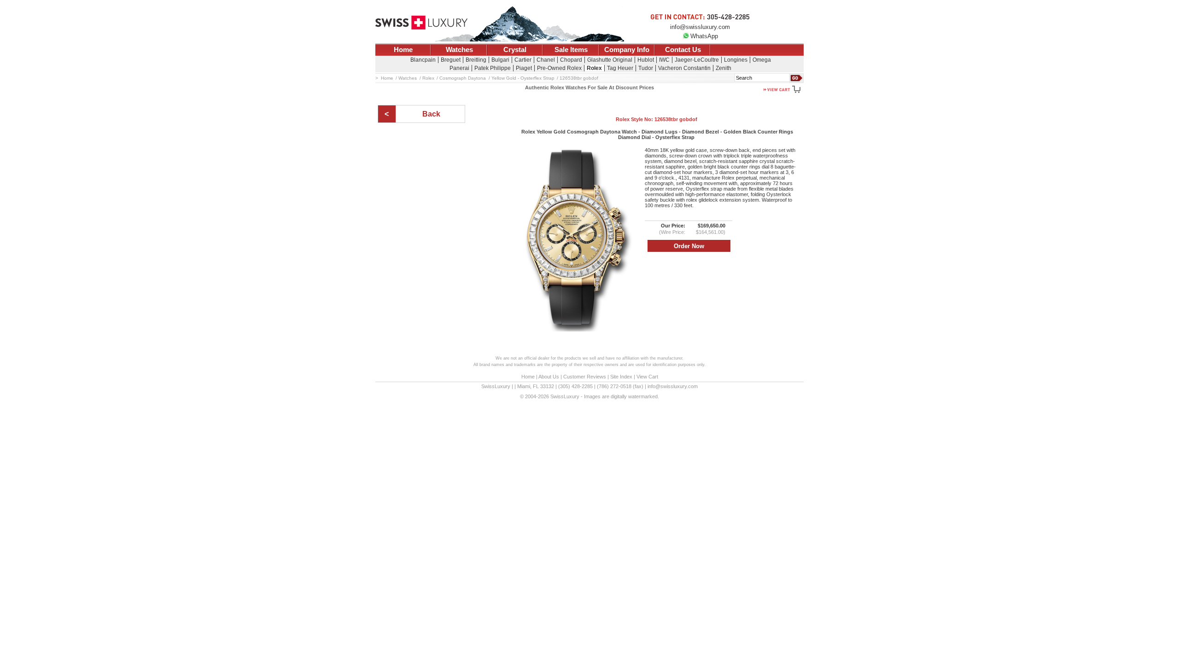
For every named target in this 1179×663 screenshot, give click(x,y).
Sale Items (571, 49)
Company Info (626, 49)
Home (403, 49)
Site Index (621, 376)
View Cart (647, 376)
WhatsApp (704, 36)
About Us (548, 376)
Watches (459, 49)
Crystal (514, 49)
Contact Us (683, 49)
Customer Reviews (584, 376)
